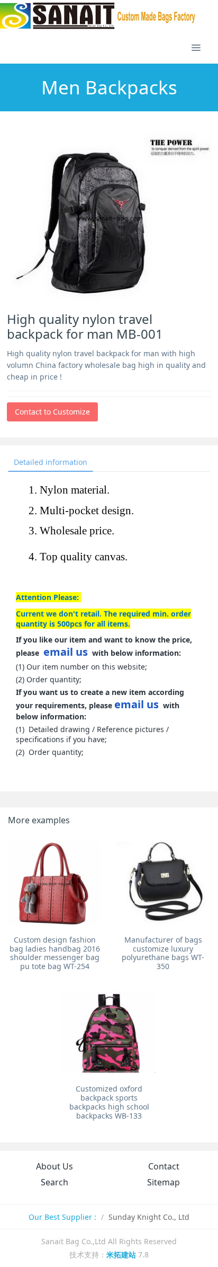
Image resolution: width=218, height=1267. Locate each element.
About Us (54, 1166)
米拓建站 (122, 1255)
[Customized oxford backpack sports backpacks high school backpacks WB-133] (109, 1032)
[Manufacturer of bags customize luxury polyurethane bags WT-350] (163, 883)
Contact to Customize (52, 412)
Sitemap (163, 1182)
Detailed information (50, 462)
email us (65, 652)
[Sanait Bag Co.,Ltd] (98, 16)
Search (54, 1182)
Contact (163, 1166)
